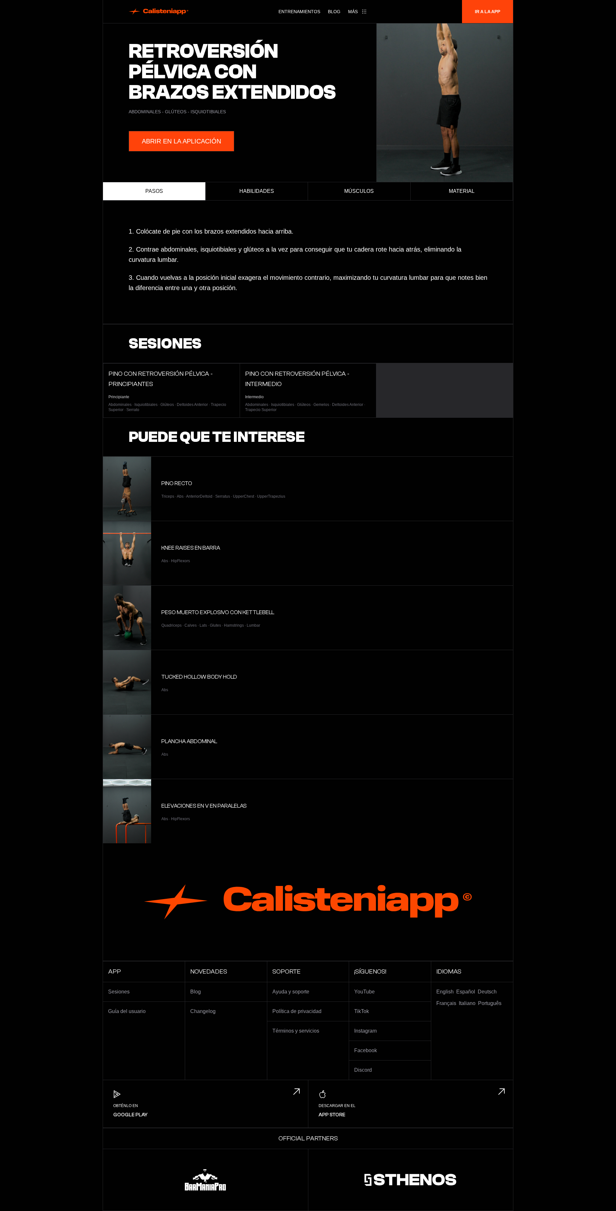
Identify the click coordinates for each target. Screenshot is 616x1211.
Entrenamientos (299, 11)
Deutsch (487, 991)
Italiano (467, 1003)
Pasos (154, 191)
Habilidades (256, 191)
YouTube (364, 991)
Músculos (359, 191)
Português (489, 1003)
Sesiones (119, 991)
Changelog (203, 1011)
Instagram (365, 1031)
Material (462, 191)
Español (465, 991)
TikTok (361, 1011)
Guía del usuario (127, 1011)
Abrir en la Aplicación (181, 141)
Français (446, 1003)
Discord (363, 1070)
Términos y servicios (295, 1031)
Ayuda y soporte (290, 991)
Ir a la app (487, 11)
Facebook (365, 1050)
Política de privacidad (296, 1011)
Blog (334, 11)
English (445, 991)
